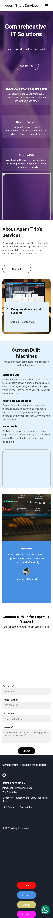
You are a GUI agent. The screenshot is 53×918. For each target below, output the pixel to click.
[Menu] (46, 5)
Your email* (8, 713)
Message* (7, 727)
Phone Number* (10, 699)
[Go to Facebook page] (4, 775)
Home (26, 885)
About (26, 904)
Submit (26, 751)
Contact (26, 914)
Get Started (26, 65)
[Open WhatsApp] (45, 909)
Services (26, 895)
